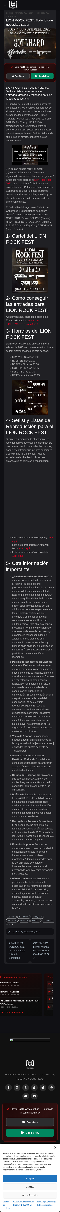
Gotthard (24, 921)
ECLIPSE (12, 921)
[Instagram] (17, 1087)
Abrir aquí (24, 548)
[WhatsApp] (25, 1087)
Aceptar (30, 1178)
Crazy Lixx (37, 917)
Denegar (30, 1187)
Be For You (23, 917)
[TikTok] (34, 1087)
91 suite (11, 917)
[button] (55, 1147)
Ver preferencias (30, 1195)
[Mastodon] (51, 1087)
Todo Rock (11, 16)
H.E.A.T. (35, 921)
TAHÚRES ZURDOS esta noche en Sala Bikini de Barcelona (17, 950)
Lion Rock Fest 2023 (39, 13)
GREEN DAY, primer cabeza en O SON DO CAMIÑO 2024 (41, 949)
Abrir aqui (17, 556)
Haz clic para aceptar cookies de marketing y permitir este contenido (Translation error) (30, 155)
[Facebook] (8, 1087)
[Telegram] (34, 1096)
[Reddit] (43, 1087)
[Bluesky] (25, 1096)
